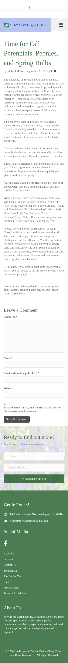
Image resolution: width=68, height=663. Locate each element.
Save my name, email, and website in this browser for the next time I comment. (32, 409)
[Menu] (59, 24)
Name (8, 358)
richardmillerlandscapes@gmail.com (29, 520)
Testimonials (10, 570)
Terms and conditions (15, 593)
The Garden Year (13, 576)
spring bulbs (18, 293)
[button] (34, 478)
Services (8, 559)
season (40, 289)
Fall (17, 286)
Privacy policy (11, 587)
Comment (10, 317)
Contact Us (9, 564)
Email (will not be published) (21, 373)
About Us (9, 553)
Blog (6, 582)
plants (32, 289)
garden (14, 289)
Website (8, 388)
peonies (24, 289)
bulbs (35, 286)
